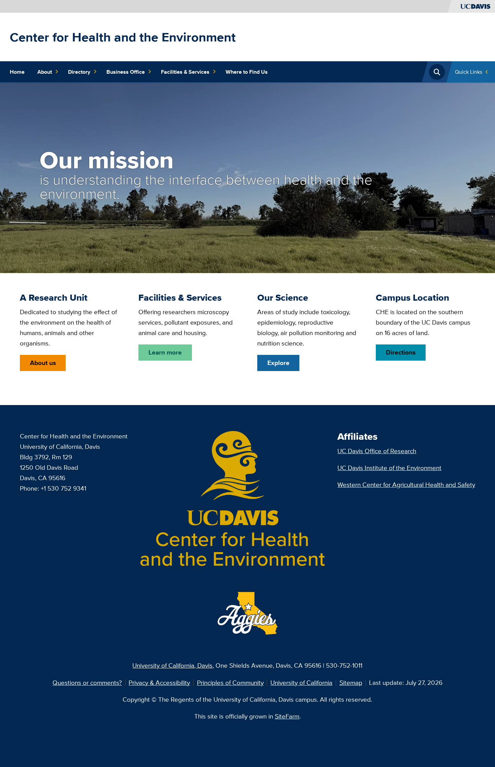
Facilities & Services (185, 72)
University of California (301, 682)
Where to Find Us (247, 72)
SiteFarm (287, 716)
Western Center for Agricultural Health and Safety (406, 484)
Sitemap (350, 682)
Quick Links (468, 72)
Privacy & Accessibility (159, 682)
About (44, 72)
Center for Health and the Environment (123, 37)
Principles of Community (230, 682)
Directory (79, 72)
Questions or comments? (87, 682)
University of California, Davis (172, 665)
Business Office (125, 72)
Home (17, 72)
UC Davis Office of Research (376, 451)
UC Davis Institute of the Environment (389, 467)
